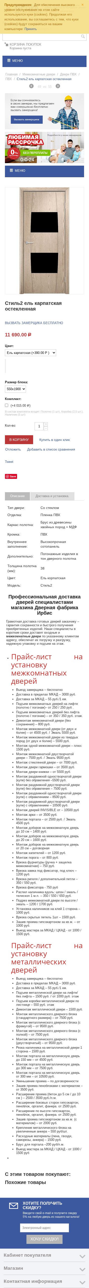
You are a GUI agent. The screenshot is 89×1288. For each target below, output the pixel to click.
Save (13, 476)
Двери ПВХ (68, 74)
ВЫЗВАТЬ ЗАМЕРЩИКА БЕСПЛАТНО (34, 323)
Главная (11, 74)
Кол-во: (10, 425)
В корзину (19, 440)
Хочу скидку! (44, 1239)
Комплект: (13, 399)
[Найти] (82, 37)
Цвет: (9, 346)
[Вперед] (58, 87)
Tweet (9, 462)
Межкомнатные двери (38, 74)
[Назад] (31, 87)
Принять (30, 29)
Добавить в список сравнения (51, 449)
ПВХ (8, 79)
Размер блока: (16, 382)
